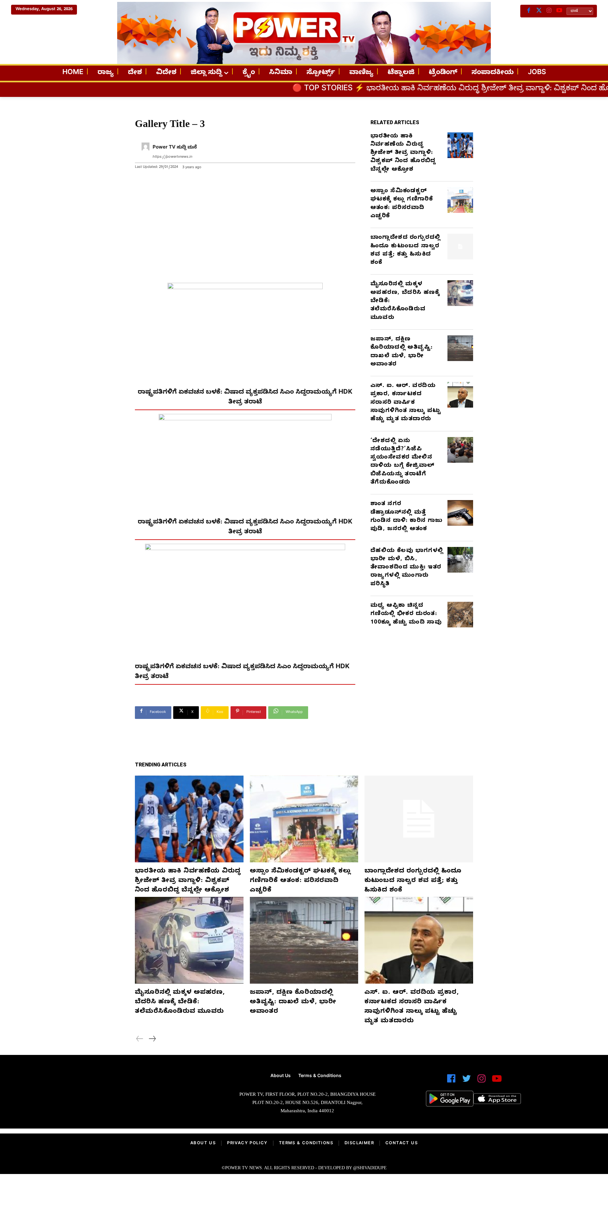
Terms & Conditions (306, 1143)
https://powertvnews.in (172, 157)
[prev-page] (140, 1039)
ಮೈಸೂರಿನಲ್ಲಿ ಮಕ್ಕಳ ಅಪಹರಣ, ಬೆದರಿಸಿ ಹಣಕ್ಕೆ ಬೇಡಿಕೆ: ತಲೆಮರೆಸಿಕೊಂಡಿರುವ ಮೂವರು (180, 1002)
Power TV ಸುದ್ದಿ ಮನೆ (175, 148)
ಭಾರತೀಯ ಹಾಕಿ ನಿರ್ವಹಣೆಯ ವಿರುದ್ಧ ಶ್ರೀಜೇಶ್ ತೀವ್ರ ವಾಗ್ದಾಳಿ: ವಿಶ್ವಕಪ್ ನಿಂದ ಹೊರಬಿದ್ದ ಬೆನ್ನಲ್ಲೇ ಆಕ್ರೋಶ (441, 89)
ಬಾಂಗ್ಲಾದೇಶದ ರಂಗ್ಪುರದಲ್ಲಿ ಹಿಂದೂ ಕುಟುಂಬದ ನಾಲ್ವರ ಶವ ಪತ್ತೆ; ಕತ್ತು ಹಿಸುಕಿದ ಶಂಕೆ (405, 250)
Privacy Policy (247, 1143)
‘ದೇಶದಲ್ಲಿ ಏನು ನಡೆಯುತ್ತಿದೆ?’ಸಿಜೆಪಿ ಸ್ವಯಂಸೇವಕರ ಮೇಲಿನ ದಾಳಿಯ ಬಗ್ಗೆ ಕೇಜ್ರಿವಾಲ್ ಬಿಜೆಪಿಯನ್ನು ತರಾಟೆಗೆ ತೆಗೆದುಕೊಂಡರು (402, 462)
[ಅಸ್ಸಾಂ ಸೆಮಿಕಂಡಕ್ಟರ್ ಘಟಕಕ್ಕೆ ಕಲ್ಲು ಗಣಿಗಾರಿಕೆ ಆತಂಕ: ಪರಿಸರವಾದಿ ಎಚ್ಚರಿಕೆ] (460, 200)
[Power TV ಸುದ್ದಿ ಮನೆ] (145, 152)
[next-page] (152, 1039)
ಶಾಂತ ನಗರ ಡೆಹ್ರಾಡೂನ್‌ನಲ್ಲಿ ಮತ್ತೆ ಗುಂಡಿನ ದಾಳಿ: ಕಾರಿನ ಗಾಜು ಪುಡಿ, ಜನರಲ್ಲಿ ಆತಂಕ (406, 516)
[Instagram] (549, 11)
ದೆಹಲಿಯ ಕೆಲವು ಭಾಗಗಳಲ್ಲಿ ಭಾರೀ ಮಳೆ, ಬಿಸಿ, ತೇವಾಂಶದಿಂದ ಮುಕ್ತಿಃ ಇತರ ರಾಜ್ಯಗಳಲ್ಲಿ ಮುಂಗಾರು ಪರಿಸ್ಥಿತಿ (407, 567)
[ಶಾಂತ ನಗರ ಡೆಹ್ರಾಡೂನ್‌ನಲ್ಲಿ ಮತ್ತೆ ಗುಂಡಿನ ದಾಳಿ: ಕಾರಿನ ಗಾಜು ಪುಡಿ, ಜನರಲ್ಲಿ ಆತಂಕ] (460, 513)
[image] (134, 1096)
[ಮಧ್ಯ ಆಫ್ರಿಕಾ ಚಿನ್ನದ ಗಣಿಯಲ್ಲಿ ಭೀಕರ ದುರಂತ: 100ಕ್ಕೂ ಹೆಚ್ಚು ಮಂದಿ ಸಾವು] (460, 614)
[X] (539, 11)
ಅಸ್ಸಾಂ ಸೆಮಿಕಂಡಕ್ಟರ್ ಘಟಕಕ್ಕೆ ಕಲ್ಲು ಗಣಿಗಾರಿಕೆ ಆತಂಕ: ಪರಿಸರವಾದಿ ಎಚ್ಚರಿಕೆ (401, 203)
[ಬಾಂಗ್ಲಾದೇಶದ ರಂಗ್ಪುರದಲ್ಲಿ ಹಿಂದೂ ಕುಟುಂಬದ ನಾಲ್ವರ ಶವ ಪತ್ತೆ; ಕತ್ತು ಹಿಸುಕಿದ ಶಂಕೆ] (460, 246)
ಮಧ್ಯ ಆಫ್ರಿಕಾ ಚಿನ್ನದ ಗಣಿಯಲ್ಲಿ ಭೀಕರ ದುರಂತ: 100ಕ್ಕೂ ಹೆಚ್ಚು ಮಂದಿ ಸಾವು (406, 614)
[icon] (451, 1081)
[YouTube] (559, 11)
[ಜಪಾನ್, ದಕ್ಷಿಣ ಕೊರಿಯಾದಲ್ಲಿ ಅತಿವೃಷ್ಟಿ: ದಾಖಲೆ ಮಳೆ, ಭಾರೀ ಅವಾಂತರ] (460, 348)
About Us (203, 1143)
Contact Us (401, 1143)
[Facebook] (529, 11)
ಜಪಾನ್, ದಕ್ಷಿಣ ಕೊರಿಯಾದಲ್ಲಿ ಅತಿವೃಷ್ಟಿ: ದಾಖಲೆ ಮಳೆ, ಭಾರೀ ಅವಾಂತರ (401, 352)
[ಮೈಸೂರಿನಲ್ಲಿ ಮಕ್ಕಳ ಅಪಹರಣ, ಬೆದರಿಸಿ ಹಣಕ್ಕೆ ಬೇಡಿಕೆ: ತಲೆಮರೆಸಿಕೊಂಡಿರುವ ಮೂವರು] (460, 293)
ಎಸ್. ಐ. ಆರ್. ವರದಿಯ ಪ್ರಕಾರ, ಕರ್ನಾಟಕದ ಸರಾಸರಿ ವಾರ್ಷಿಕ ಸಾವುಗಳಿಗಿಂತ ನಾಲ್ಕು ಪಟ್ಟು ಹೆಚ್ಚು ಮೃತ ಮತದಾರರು (405, 402)
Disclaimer (359, 1143)
